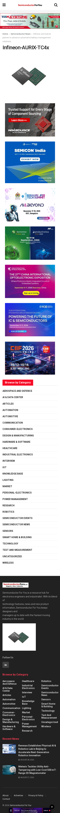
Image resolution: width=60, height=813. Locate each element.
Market (7, 486)
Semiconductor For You (20, 805)
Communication (12, 422)
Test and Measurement (17, 550)
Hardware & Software (16, 442)
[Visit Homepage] (30, 5)
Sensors (7, 531)
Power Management (15, 499)
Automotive (10, 416)
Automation (10, 410)
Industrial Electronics (17, 454)
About (5, 795)
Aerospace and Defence (17, 391)
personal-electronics (17, 492)
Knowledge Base (12, 473)
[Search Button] (56, 5)
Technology (10, 543)
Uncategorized (12, 556)
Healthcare (9, 448)
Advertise (18, 795)
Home (5, 34)
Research (8, 505)
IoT (4, 467)
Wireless (8, 562)
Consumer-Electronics (17, 429)
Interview (8, 461)
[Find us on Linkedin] (5, 665)
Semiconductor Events (17, 518)
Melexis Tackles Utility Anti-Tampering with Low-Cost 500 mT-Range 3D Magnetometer (37, 769)
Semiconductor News (20, 34)
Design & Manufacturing (18, 435)
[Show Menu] (4, 5)
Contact (6, 799)
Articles (8, 403)
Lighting (8, 480)
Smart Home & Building (17, 537)
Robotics (8, 511)
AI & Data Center (12, 397)
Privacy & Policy (35, 795)
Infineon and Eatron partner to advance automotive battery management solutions (26, 38)
